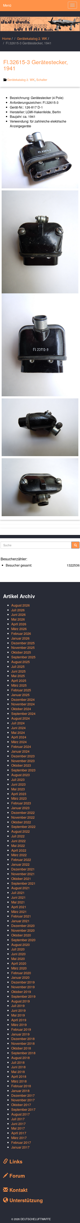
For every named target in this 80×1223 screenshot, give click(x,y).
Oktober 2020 (21, 935)
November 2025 (23, 647)
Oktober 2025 (21, 652)
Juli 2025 (18, 666)
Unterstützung (25, 1200)
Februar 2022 (21, 859)
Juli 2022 (18, 836)
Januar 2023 (20, 807)
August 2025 (20, 661)
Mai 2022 (18, 845)
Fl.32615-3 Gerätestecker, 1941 (35, 65)
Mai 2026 (18, 619)
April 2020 (18, 963)
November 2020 (23, 930)
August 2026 (20, 605)
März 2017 (19, 1137)
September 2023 (23, 770)
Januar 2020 (20, 977)
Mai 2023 (18, 789)
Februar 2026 (21, 633)
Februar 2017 (21, 1142)
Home (6, 38)
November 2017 (23, 1100)
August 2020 (20, 944)
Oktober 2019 (21, 991)
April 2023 (18, 793)
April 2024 (18, 737)
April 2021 (18, 906)
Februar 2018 (21, 1086)
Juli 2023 (18, 779)
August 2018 (20, 1057)
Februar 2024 (21, 746)
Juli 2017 (18, 1119)
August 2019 (20, 1001)
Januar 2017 (20, 1147)
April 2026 (18, 624)
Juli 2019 (18, 1005)
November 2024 (23, 704)
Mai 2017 (18, 1128)
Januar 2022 (20, 864)
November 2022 (23, 817)
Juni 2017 (18, 1123)
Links (15, 1161)
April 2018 (18, 1076)
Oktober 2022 (21, 822)
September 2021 (23, 883)
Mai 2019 (18, 1015)
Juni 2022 (18, 840)
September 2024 (23, 713)
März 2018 (19, 1081)
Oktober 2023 (21, 765)
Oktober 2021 (21, 878)
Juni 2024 (18, 727)
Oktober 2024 (21, 708)
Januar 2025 (20, 694)
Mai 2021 (18, 902)
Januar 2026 (20, 638)
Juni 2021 (18, 897)
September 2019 (23, 996)
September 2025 (23, 657)
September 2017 (23, 1109)
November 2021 (23, 873)
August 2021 (20, 887)
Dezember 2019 (23, 982)
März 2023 (19, 798)
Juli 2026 (18, 610)
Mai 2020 (18, 958)
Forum (16, 1175)
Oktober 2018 (21, 1048)
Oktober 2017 (21, 1104)
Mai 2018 (18, 1071)
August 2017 (20, 1114)
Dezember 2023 (23, 756)
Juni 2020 (18, 953)
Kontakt (17, 1189)
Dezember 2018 (23, 1038)
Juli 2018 (18, 1062)
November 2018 (23, 1043)
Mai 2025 (18, 675)
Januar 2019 (20, 1034)
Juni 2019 (18, 1010)
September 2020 (23, 939)
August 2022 (20, 831)
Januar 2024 (20, 751)
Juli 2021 (18, 892)
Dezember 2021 (23, 869)
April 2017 (18, 1133)
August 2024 (20, 718)
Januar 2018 (20, 1090)
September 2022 (23, 826)
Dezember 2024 (23, 699)
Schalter (41, 79)
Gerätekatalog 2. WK (32, 38)
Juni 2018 (18, 1067)
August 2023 (20, 774)
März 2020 (19, 968)
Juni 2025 (18, 671)
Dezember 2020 (23, 925)
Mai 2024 (18, 732)
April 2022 (18, 850)
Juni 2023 (18, 784)
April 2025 (18, 680)
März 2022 (19, 854)
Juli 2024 (18, 723)
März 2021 (19, 911)
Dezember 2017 (23, 1095)
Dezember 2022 (23, 812)
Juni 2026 (18, 614)
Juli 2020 (18, 949)
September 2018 (23, 1053)
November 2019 (23, 987)
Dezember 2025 (23, 643)
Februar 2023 (21, 803)
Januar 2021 (20, 920)
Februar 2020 (21, 972)
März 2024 (19, 741)
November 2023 (23, 760)
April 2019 (18, 1020)
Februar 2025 (21, 690)
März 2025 (19, 685)
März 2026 (19, 628)
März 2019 (19, 1024)
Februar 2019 (21, 1029)
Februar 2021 (21, 916)
